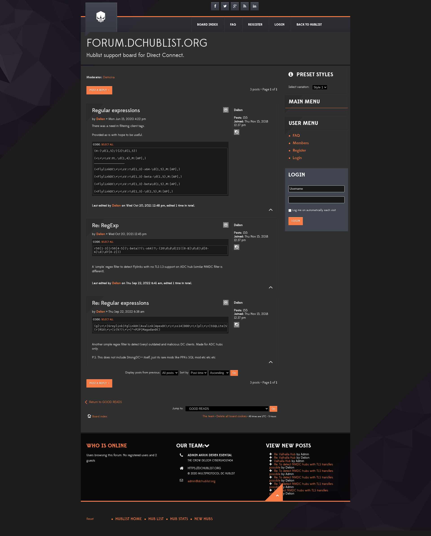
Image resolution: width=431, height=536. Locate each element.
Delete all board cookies (231, 416)
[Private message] (236, 132)
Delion (100, 119)
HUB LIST (156, 518)
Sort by (184, 372)
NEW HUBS (203, 518)
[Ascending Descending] (223, 372)
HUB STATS (179, 518)
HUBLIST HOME (128, 518)
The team (208, 416)
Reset (90, 519)
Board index (99, 416)
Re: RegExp (105, 225)
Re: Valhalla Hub (285, 454)
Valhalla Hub (282, 461)
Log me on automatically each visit (314, 210)
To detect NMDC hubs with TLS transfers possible (298, 492)
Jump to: (177, 408)
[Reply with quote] (226, 110)
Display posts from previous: (143, 372)
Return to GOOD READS (105, 402)
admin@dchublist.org (202, 481)
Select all (107, 144)
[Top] (269, 210)
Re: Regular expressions (120, 303)
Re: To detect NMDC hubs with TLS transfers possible (301, 466)
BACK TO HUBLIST (309, 25)
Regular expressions (116, 110)
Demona (108, 77)
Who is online (106, 445)
